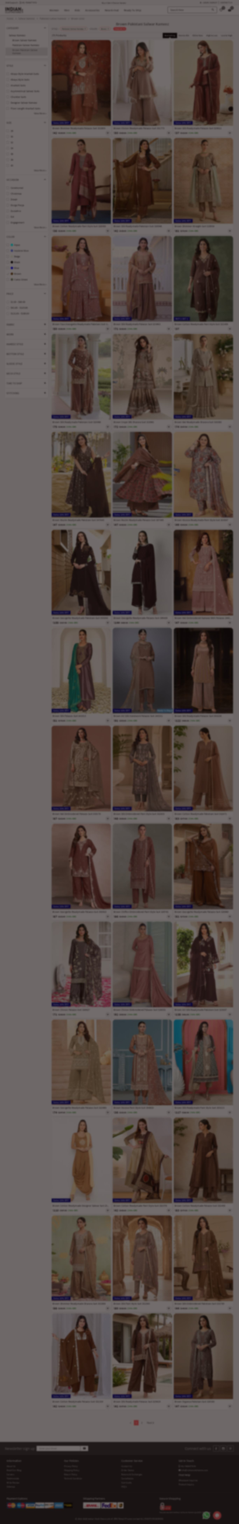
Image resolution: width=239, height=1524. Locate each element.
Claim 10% (180, 779)
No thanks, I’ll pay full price (129, 794)
